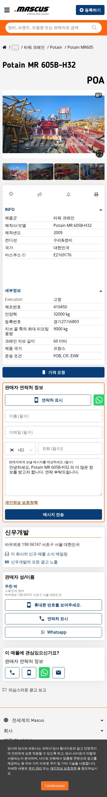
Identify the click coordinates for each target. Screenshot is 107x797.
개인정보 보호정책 (63, 768)
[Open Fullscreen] (99, 153)
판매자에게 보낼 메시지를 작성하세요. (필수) (41, 462)
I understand (55, 786)
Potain (56, 47)
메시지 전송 (53, 514)
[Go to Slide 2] (41, 171)
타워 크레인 (34, 47)
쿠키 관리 (35, 768)
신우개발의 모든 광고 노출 (34, 562)
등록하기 (93, 10)
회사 (8, 731)
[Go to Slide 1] (15, 171)
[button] (53, 124)
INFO (9, 209)
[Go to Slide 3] (67, 171)
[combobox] (9, 450)
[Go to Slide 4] (93, 171)
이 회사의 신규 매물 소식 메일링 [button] (39, 554)
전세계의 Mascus (28, 720)
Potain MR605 (80, 47)
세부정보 (13, 290)
